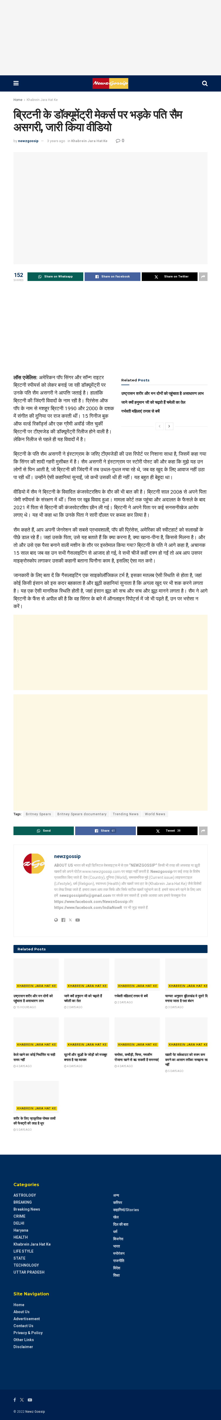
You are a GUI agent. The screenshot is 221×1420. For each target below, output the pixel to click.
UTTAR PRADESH (28, 1272)
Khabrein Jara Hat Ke (42, 100)
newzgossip (28, 141)
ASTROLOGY (24, 1195)
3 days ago (176, 1007)
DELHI (18, 1223)
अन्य (116, 1195)
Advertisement (26, 1319)
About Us (21, 1312)
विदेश (116, 1268)
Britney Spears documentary (82, 814)
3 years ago (56, 141)
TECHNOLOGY (26, 1265)
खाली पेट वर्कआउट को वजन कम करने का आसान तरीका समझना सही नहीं (187, 1059)
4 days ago (24, 1066)
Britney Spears (38, 814)
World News (155, 814)
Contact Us (23, 1326)
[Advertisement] (110, 37)
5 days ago (176, 1071)
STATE (19, 1258)
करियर (117, 1202)
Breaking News (26, 1209)
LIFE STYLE (23, 1251)
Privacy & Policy (28, 1333)
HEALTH (20, 1237)
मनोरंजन (119, 1253)
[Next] (169, 426)
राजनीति (118, 1261)
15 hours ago (26, 1007)
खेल (116, 1217)
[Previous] (160, 426)
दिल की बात (120, 1224)
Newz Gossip (35, 1412)
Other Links (23, 1340)
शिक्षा (116, 1275)
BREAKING (22, 1202)
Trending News (126, 814)
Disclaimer (23, 1347)
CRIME (19, 1216)
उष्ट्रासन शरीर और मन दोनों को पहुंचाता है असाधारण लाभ (162, 393)
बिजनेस (118, 1239)
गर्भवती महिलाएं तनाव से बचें (140, 411)
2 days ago (74, 1007)
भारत (116, 1246)
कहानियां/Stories (126, 1210)
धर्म (115, 1231)
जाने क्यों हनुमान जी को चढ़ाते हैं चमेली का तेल (153, 402)
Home (17, 100)
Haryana (20, 1230)
